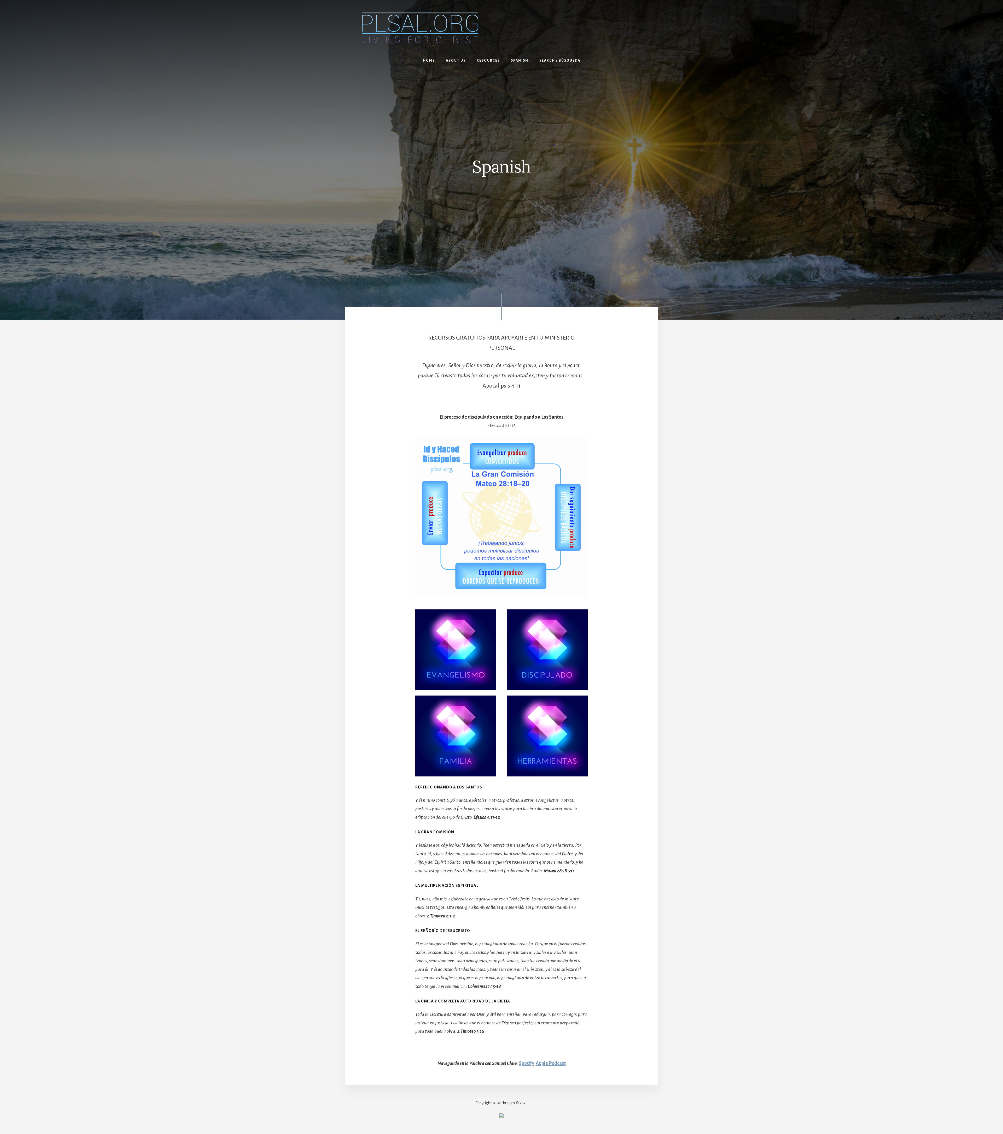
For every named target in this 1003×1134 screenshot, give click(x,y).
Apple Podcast (551, 1063)
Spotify (526, 1063)
